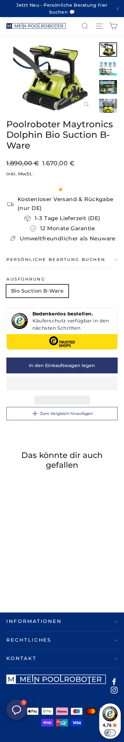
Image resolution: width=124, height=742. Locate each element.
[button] (62, 383)
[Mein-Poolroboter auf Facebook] (114, 681)
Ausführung (25, 279)
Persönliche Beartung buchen (56, 259)
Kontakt (21, 658)
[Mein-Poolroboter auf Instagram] (114, 690)
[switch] (110, 732)
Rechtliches (28, 640)
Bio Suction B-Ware (37, 291)
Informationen (34, 621)
